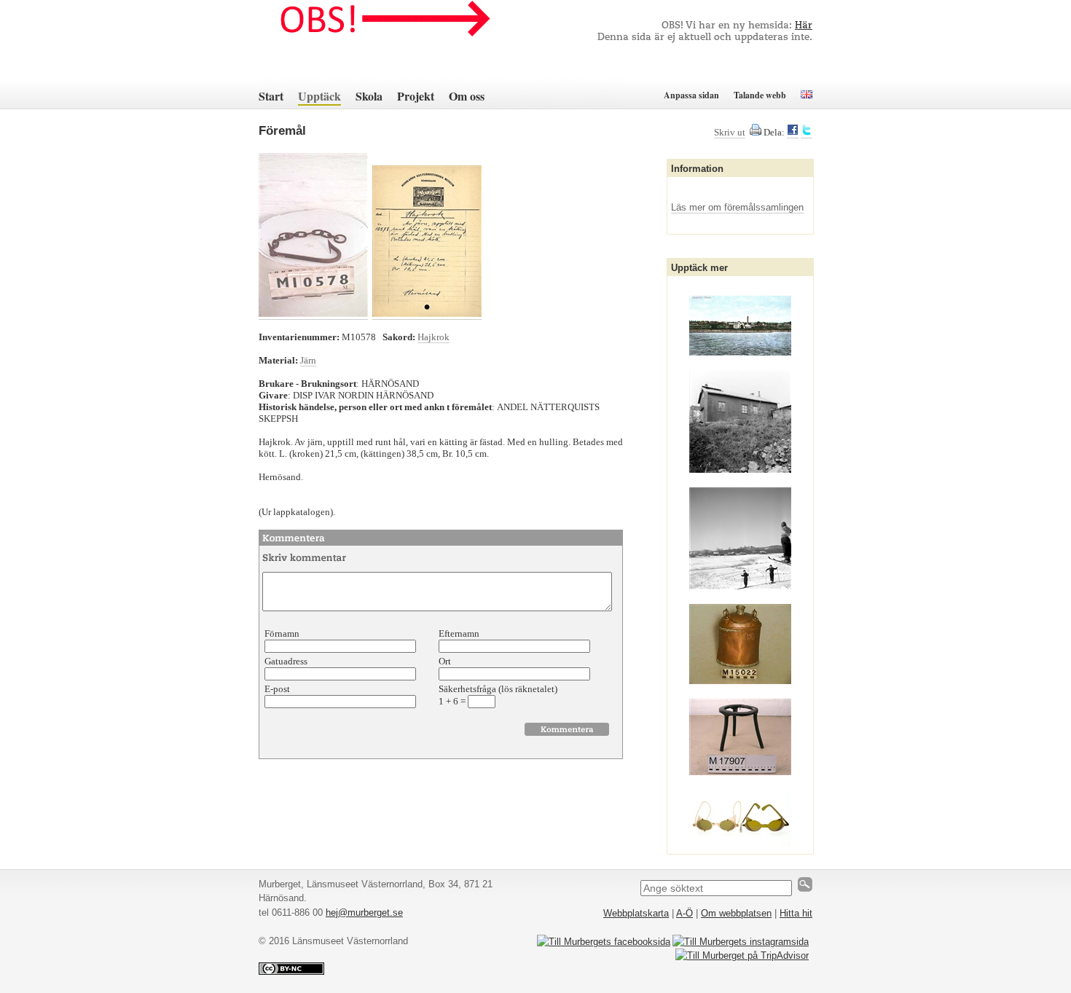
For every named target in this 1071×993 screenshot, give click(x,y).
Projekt (415, 95)
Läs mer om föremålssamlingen (737, 207)
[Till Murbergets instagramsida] (740, 941)
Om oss (466, 95)
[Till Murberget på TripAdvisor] (742, 955)
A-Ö (684, 913)
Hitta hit (796, 913)
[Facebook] (793, 132)
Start (271, 95)
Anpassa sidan (691, 95)
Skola (369, 95)
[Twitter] (806, 132)
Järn (308, 360)
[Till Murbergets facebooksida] (603, 941)
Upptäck (319, 95)
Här (803, 26)
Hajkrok (433, 336)
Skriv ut (729, 132)
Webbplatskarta (636, 913)
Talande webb (760, 95)
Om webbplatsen (736, 913)
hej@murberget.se (364, 912)
